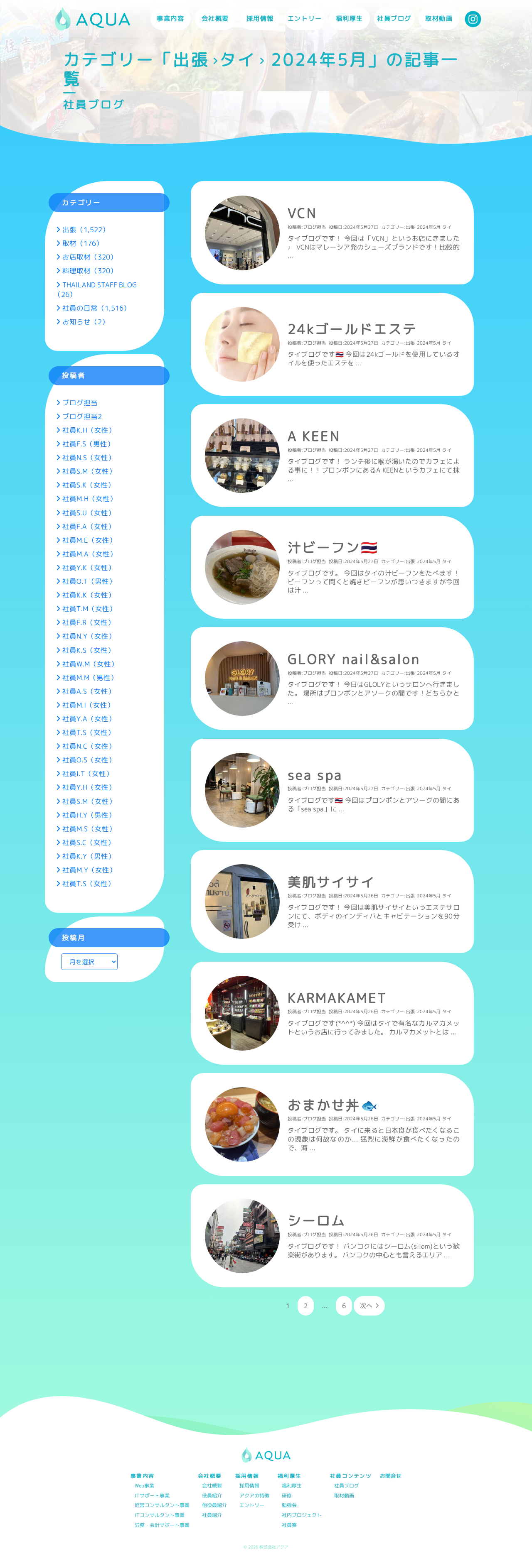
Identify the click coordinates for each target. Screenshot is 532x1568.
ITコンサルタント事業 (160, 1515)
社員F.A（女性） (88, 526)
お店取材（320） (89, 257)
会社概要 (212, 1486)
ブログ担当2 (82, 416)
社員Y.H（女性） (89, 787)
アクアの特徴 (254, 1496)
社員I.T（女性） (87, 773)
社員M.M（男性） (90, 677)
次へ (366, 1305)
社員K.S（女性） (88, 650)
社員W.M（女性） (90, 664)
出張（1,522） (85, 229)
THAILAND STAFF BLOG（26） (95, 289)
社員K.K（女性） (88, 595)
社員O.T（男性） (89, 581)
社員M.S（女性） (89, 828)
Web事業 (144, 1486)
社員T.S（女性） (88, 732)
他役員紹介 (214, 1505)
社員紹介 (212, 1515)
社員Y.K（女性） (88, 567)
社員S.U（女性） (88, 512)
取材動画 (439, 18)
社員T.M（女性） (89, 608)
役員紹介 (212, 1496)
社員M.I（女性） (88, 705)
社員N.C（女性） (89, 746)
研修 (287, 1496)
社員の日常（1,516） (96, 308)
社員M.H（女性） (89, 498)
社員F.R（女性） (88, 622)
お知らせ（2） (85, 321)
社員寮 (289, 1525)
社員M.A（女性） (89, 554)
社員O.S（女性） (89, 759)
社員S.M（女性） (89, 471)
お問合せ (390, 1476)
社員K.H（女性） (89, 430)
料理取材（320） (89, 270)
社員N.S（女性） (88, 457)
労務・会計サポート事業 (162, 1525)
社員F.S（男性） (88, 443)
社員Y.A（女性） (89, 718)
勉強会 (289, 1505)
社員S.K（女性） (88, 485)
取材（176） (82, 243)
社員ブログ (394, 18)
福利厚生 (292, 1486)
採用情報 (249, 1486)
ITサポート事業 (152, 1496)
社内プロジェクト (302, 1515)
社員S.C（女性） (88, 842)
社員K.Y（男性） (88, 856)
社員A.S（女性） (88, 691)
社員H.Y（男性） (89, 815)
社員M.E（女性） (89, 540)
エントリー (305, 18)
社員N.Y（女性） (89, 636)
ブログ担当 (80, 402)
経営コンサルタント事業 (162, 1505)
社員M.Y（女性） (89, 870)
